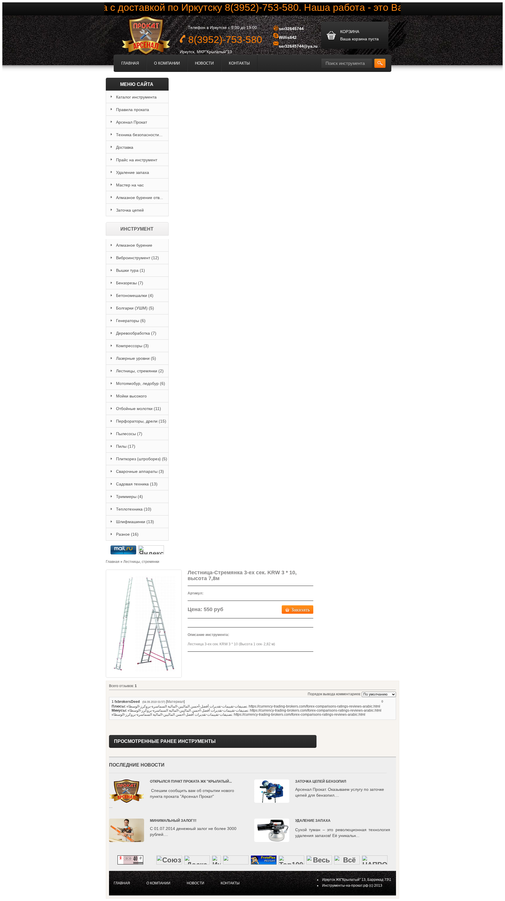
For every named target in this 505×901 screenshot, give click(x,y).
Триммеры (129, 496)
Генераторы (131, 320)
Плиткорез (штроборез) (141, 458)
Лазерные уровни (136, 358)
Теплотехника (133, 509)
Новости (204, 63)
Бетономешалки (134, 295)
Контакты (239, 63)
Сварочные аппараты (140, 471)
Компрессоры (132, 345)
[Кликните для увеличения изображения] (144, 624)
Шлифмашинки (135, 521)
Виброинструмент (137, 257)
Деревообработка (136, 333)
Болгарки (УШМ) (135, 308)
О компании (167, 63)
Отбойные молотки (138, 408)
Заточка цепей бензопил (320, 781)
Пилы (125, 446)
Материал (175, 702)
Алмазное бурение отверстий (134, 247)
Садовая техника (137, 484)
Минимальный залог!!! (173, 821)
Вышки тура (130, 270)
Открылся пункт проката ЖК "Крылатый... (191, 781)
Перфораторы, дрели (141, 421)
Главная (130, 63)
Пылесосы (129, 433)
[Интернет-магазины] (216, 862)
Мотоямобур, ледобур (140, 383)
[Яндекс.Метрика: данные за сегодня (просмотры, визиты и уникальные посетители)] (151, 549)
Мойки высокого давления (131, 398)
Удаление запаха (313, 821)
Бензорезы (129, 283)
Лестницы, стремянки (140, 371)
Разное (127, 534)
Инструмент (136, 228)
